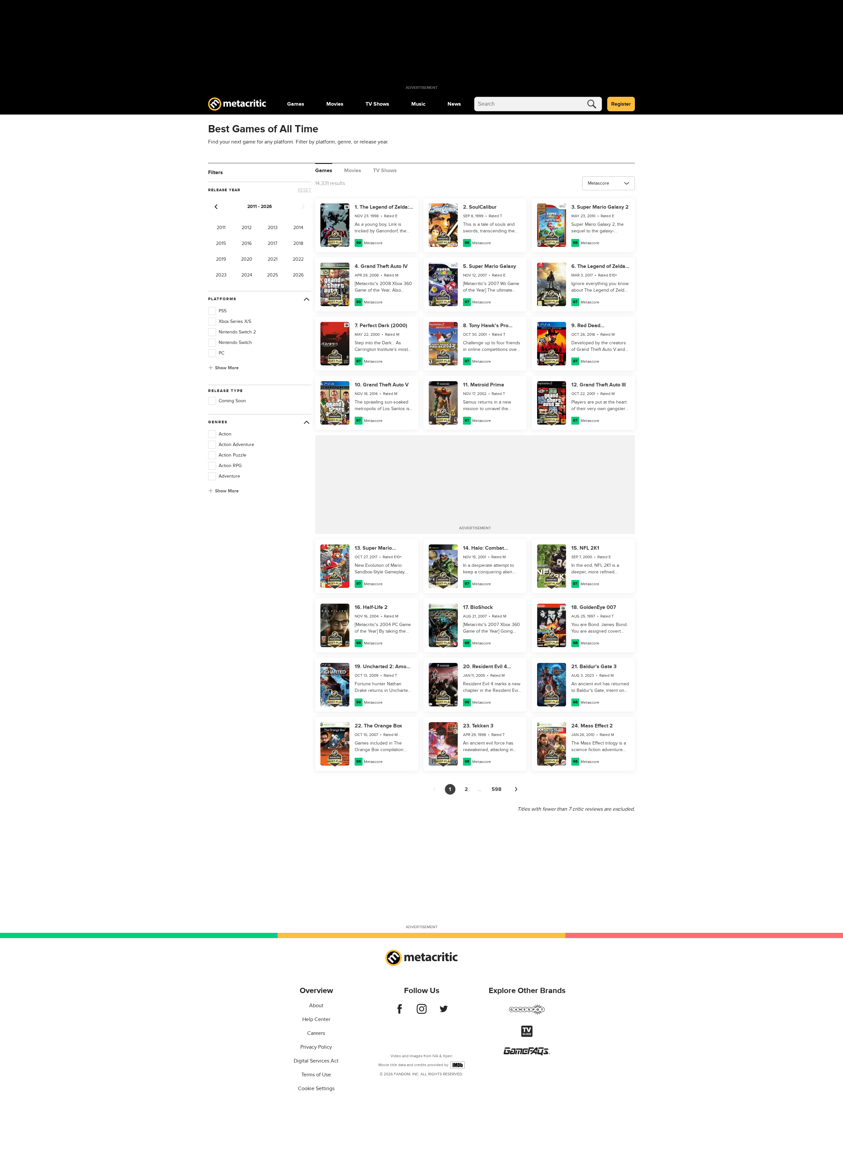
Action (225, 434)
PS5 (223, 311)
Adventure (229, 476)
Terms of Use (316, 1074)
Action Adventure (236, 444)
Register (621, 104)
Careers (316, 1033)
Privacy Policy (316, 1047)
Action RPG (230, 465)
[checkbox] (212, 311)
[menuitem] (296, 104)
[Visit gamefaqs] (527, 1053)
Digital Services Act (316, 1061)
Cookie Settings (316, 1088)
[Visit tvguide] (527, 1035)
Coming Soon (232, 401)
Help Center (316, 1019)
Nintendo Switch (235, 342)
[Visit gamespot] (527, 1013)
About (316, 1005)
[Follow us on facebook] (399, 1012)
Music (418, 104)
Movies (334, 104)
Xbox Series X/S (235, 321)
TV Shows (377, 104)
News (454, 104)
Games (295, 104)
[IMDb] (457, 1065)
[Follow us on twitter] (443, 1012)
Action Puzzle (232, 455)
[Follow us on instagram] (421, 1012)
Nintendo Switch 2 (237, 332)
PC (221, 353)
